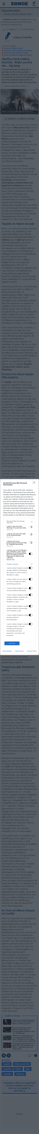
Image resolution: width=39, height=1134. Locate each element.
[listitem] (19, 521)
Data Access (19, 651)
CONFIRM (12, 643)
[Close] (35, 483)
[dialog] (19, 567)
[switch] (30, 527)
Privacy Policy (32, 651)
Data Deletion (7, 651)
